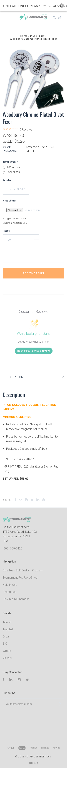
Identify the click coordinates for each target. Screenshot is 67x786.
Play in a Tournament (16, 599)
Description (13, 377)
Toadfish (8, 629)
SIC (5, 643)
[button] (61, 5)
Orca (6, 636)
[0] (60, 17)
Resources (9, 592)
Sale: (8, 141)
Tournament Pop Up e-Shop (20, 577)
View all (7, 658)
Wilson (7, 650)
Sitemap (33, 763)
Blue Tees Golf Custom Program (23, 570)
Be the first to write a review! (33, 350)
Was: (8, 135)
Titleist (7, 622)
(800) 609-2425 (12, 548)
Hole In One (10, 584)
